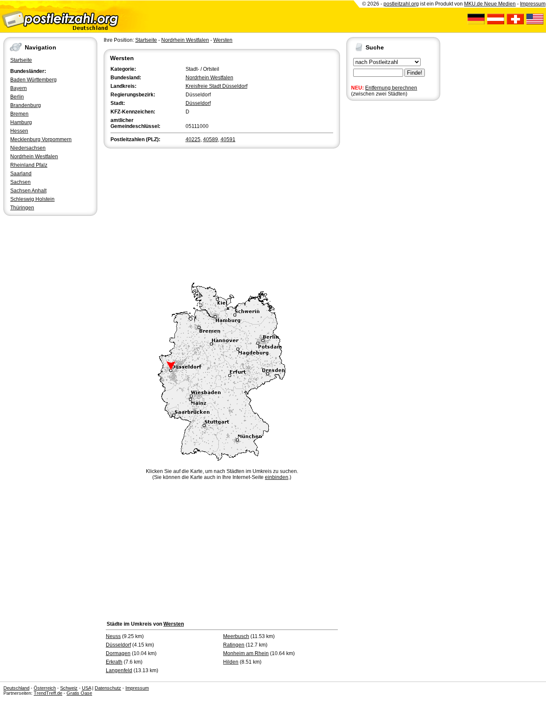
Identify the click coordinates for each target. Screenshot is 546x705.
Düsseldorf (198, 103)
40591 (228, 139)
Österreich (45, 687)
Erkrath (114, 662)
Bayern (18, 88)
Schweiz (69, 687)
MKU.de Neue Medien (490, 4)
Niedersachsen (28, 148)
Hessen (19, 131)
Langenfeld (119, 670)
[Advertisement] (222, 214)
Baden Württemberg (33, 80)
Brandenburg (25, 105)
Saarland (21, 174)
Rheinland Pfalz (28, 165)
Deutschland (16, 687)
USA (86, 687)
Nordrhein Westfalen (34, 157)
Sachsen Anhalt (28, 191)
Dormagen (118, 653)
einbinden (276, 477)
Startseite (21, 60)
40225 (193, 139)
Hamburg (21, 122)
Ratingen (233, 645)
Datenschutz (108, 687)
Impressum (533, 4)
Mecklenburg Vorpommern (41, 139)
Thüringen (22, 208)
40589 (210, 139)
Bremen (19, 114)
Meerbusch (236, 636)
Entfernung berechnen (391, 88)
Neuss (113, 636)
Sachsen (20, 182)
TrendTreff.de (48, 693)
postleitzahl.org (401, 4)
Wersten (222, 40)
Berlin (17, 97)
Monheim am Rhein (246, 653)
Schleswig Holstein (32, 199)
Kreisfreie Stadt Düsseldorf (216, 86)
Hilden (230, 662)
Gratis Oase (79, 693)
